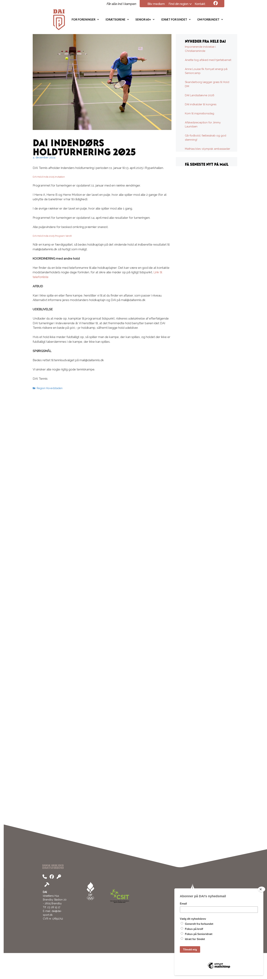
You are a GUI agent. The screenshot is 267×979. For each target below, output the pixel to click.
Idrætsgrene (115, 19)
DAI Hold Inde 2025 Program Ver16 (52, 235)
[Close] (261, 889)
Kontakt (200, 4)
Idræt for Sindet (174, 19)
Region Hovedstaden (49, 388)
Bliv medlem (156, 4)
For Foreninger (83, 19)
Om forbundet (208, 19)
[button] (190, 4)
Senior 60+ (143, 19)
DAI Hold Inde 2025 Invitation (49, 176)
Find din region (178, 4)
